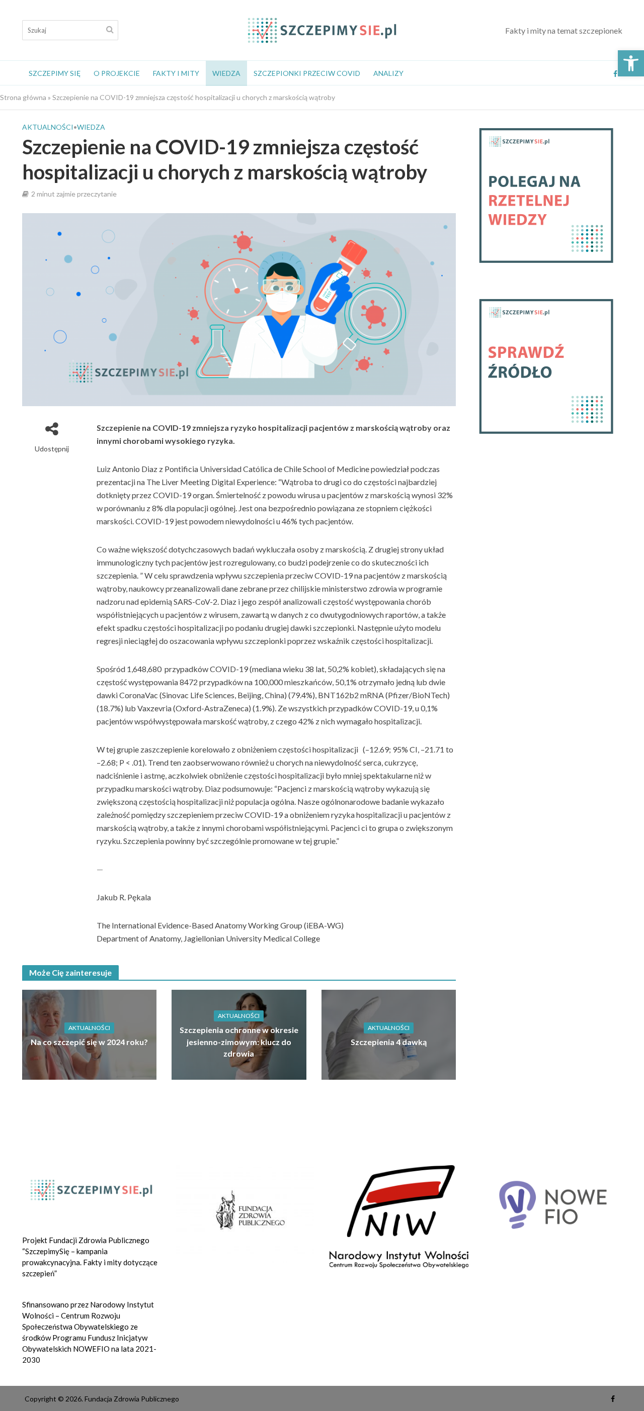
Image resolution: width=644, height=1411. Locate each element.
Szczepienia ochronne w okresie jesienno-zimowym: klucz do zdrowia (239, 1041)
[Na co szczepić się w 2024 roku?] (89, 1034)
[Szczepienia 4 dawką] (388, 1034)
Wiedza (226, 73)
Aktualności (47, 127)
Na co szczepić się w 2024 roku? (89, 1042)
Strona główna (23, 97)
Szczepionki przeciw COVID (307, 73)
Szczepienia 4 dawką (389, 1042)
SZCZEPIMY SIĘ (54, 73)
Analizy (388, 73)
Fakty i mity (176, 73)
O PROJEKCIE (117, 73)
